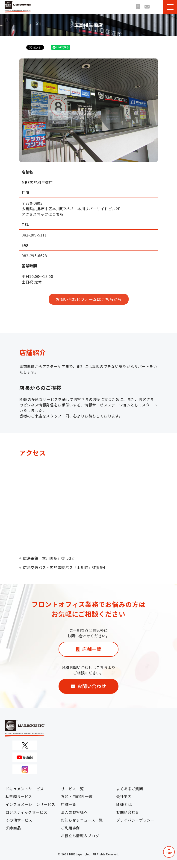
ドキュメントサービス (25, 788)
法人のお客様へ (74, 812)
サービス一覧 (72, 788)
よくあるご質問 (129, 788)
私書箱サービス (19, 796)
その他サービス (19, 820)
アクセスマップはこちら (43, 214)
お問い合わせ (147, 7)
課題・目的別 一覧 (77, 796)
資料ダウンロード (156, 7)
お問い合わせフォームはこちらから (89, 299)
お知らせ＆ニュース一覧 (82, 820)
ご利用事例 (70, 828)
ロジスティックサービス (26, 812)
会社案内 (124, 796)
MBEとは (124, 804)
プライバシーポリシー (135, 820)
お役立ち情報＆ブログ (80, 835)
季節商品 (13, 828)
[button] (170, 7)
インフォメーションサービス (30, 804)
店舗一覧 (137, 7)
